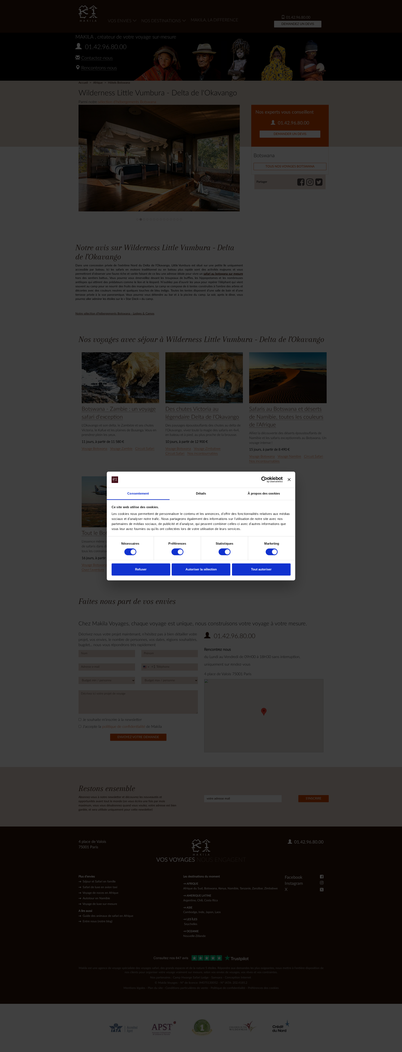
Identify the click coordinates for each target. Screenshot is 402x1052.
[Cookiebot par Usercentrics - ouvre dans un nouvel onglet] (264, 480)
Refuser (141, 569)
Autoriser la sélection (201, 569)
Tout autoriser (261, 569)
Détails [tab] (201, 493)
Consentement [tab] (138, 493)
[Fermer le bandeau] (289, 479)
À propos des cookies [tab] (264, 493)
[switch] (177, 552)
